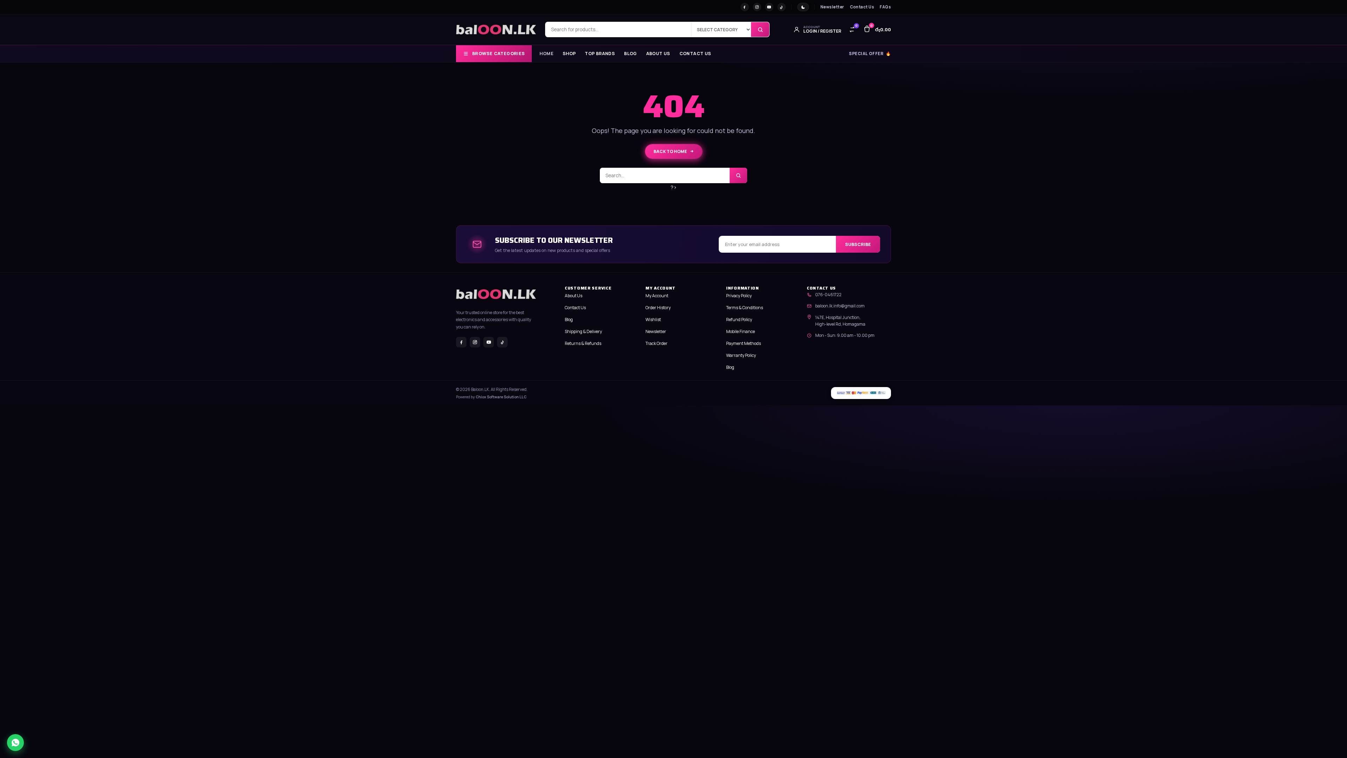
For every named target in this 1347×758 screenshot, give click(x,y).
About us (658, 54)
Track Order (656, 343)
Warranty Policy (741, 355)
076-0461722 (828, 295)
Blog (630, 54)
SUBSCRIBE (858, 244)
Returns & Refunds (583, 343)
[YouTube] (769, 7)
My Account (656, 296)
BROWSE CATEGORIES (498, 53)
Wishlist (653, 320)
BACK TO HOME (670, 151)
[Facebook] (744, 7)
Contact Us (862, 6)
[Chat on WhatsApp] (15, 742)
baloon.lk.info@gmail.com (840, 306)
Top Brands (600, 54)
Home (547, 54)
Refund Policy (739, 320)
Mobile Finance (740, 331)
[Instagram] (757, 7)
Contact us (695, 54)
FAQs (885, 6)
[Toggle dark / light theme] (803, 7)
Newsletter (832, 6)
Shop (569, 54)
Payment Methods (743, 343)
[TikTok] (781, 7)
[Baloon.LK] (496, 29)
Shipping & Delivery (583, 331)
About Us (573, 296)
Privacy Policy (739, 296)
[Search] (760, 29)
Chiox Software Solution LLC (501, 396)
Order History (658, 308)
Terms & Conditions (744, 308)
